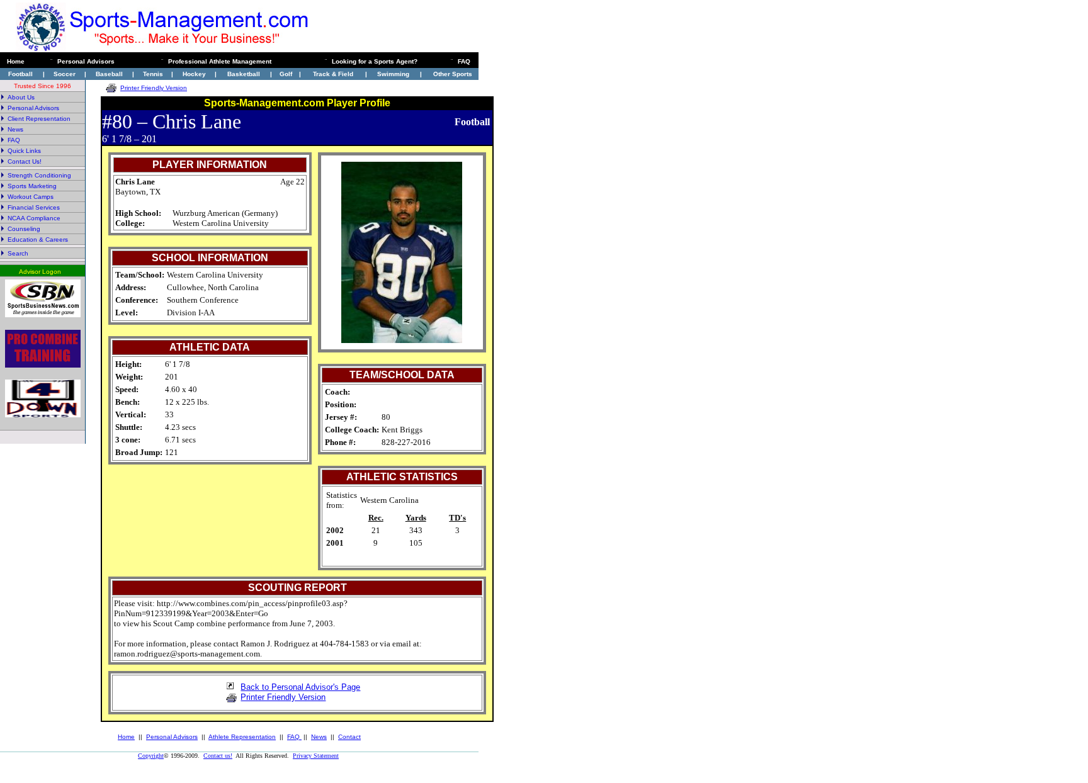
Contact (349, 736)
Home (126, 736)
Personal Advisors (172, 736)
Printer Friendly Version (153, 87)
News (15, 129)
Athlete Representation (242, 736)
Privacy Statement (316, 755)
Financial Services (34, 207)
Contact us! (217, 755)
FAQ (294, 736)
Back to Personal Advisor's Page (300, 687)
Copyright (151, 755)
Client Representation (39, 118)
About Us (21, 97)
